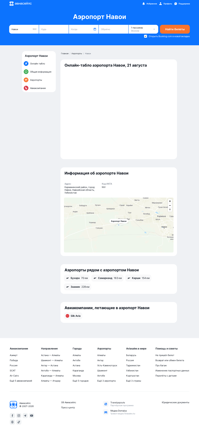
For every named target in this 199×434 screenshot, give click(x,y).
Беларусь (131, 355)
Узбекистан (132, 370)
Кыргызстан (132, 375)
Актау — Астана (49, 365)
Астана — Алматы (50, 355)
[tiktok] (19, 422)
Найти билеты (175, 29)
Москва (77, 375)
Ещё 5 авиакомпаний (21, 380)
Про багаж (161, 365)
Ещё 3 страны (133, 380)
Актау (100, 360)
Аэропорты (104, 348)
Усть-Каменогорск (107, 365)
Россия (13, 365)
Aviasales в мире (136, 348)
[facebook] (12, 415)
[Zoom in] (170, 201)
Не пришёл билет (164, 355)
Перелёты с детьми (166, 375)
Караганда (78, 370)
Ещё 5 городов (80, 380)
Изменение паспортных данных (172, 370)
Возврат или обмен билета (169, 360)
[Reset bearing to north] (170, 210)
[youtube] (31, 415)
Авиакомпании (19, 348)
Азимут (13, 355)
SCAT (13, 370)
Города (77, 348)
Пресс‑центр (68, 407)
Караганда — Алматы (52, 375)
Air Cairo (14, 375)
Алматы (77, 355)
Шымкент (102, 370)
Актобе (76, 360)
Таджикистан (133, 365)
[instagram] (19, 415)
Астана (76, 365)
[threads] (12, 422)
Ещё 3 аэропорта (106, 380)
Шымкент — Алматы (52, 360)
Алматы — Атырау (50, 380)
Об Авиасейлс (68, 402)
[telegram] (25, 415)
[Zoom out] (170, 205)
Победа (14, 360)
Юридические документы (175, 402)
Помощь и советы (166, 348)
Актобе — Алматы (50, 370)
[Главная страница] (20, 3)
